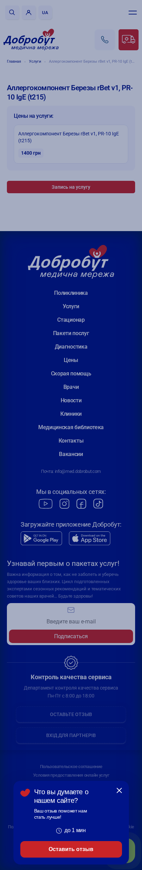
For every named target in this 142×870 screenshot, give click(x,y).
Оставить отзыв (71, 849)
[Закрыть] (119, 790)
